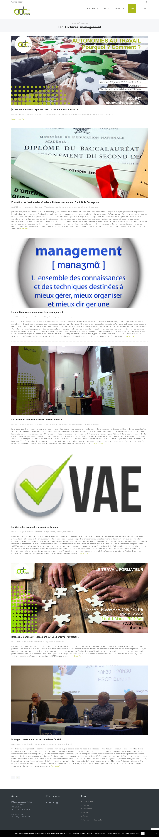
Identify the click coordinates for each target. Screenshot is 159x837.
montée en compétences (91, 424)
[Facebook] (46, 803)
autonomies (68, 114)
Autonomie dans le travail (56, 114)
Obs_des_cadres (28, 114)
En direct (132, 8)
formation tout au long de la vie (80, 207)
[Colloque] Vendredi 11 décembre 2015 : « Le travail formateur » (45, 637)
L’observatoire (88, 801)
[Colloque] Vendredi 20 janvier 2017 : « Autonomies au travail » (44, 109)
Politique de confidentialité (92, 820)
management (77, 114)
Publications (87, 809)
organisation (85, 114)
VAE (73, 532)
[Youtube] (57, 803)
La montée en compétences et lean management (37, 312)
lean (57, 317)
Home (73, 23)
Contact (144, 8)
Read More (21, 119)
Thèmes (106, 8)
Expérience (52, 532)
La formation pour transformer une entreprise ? (36, 419)
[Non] (156, 833)
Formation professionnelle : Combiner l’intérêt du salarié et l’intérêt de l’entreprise (55, 202)
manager (70, 317)
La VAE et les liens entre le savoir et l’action (34, 527)
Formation (67, 207)
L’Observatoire (92, 8)
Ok (143, 833)
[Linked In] (50, 803)
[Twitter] (54, 803)
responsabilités (108, 114)
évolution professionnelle (56, 207)
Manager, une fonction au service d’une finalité (36, 739)
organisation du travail (96, 114)
